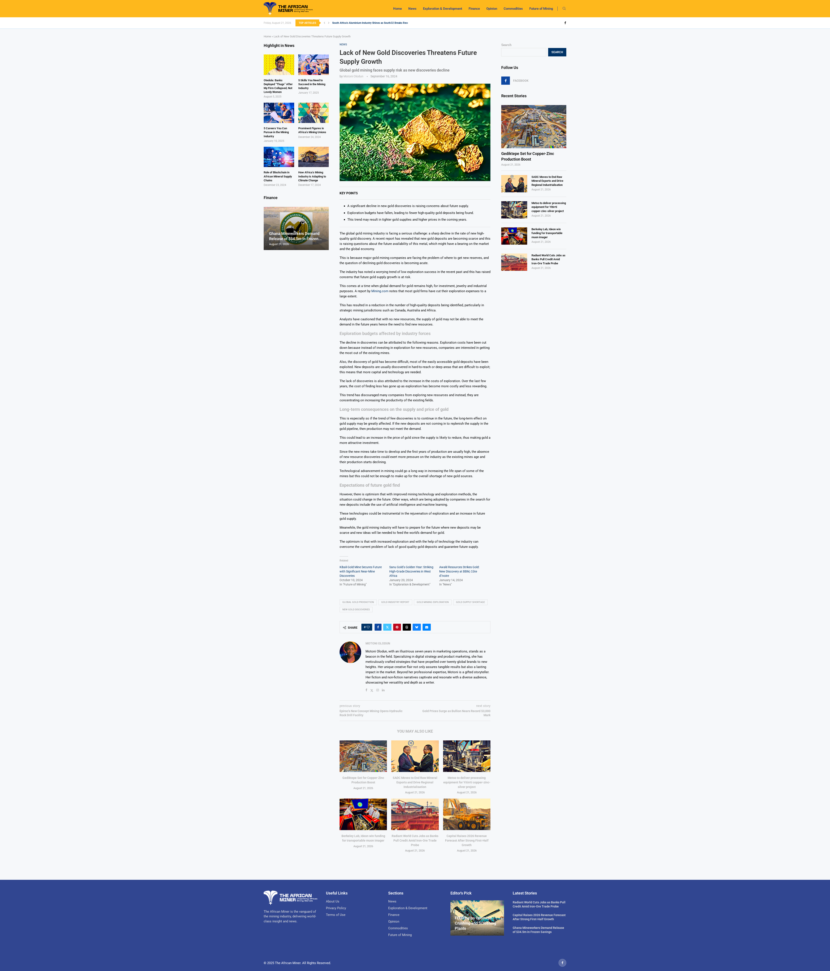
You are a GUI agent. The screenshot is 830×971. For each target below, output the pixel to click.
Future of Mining (541, 9)
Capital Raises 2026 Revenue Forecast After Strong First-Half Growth (466, 840)
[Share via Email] (427, 627)
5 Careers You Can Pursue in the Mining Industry (276, 132)
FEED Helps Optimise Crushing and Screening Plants (475, 923)
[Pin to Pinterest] (397, 627)
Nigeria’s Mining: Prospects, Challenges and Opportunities (365, 25)
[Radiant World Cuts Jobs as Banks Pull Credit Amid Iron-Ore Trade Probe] (415, 814)
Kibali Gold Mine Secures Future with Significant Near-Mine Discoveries (361, 571)
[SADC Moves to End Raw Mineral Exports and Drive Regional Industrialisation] (415, 756)
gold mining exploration (433, 602)
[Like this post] (368, 627)
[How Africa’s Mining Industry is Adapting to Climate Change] (313, 157)
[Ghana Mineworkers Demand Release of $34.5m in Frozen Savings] (296, 228)
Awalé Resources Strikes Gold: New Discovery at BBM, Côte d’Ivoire (459, 571)
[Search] (564, 8)
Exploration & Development (442, 9)
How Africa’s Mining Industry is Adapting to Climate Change (312, 176)
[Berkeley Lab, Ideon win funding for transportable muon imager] (363, 814)
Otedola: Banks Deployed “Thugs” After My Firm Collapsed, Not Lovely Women (278, 86)
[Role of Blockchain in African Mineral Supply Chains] (279, 157)
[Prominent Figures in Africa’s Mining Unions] (313, 113)
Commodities (513, 9)
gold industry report (395, 602)
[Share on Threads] (407, 627)
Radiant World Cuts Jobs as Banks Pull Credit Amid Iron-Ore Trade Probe (415, 840)
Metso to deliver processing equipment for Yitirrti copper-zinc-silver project (466, 782)
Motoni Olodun (353, 76)
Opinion (491, 9)
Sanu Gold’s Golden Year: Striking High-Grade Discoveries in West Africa (411, 571)
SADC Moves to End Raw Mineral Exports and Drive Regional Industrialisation (415, 782)
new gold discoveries (356, 609)
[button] (324, 22)
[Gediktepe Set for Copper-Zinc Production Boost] (363, 756)
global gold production (358, 602)
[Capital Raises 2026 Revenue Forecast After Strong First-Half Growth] (466, 814)
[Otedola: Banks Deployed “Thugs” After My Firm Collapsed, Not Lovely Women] (279, 64)
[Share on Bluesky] (417, 627)
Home (397, 9)
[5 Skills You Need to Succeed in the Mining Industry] (313, 64)
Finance (474, 9)
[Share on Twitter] (387, 627)
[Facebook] (565, 23)
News (412, 9)
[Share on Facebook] (378, 627)
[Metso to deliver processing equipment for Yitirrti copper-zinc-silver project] (466, 756)
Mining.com (379, 291)
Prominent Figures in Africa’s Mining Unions (312, 130)
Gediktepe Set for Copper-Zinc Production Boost (527, 156)
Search (506, 45)
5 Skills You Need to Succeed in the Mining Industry (311, 84)
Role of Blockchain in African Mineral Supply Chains (278, 176)
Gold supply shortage (470, 602)
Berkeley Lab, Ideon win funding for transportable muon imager (547, 233)
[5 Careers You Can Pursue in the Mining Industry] (279, 113)
